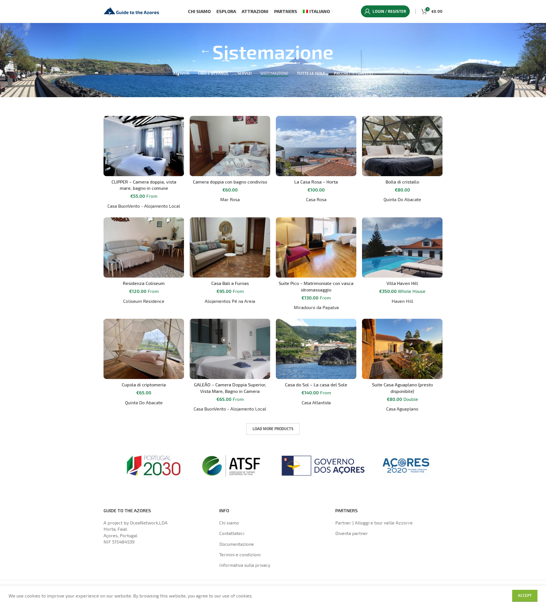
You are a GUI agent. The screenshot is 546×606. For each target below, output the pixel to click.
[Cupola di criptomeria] (144, 349)
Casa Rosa (316, 199)
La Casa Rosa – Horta (316, 181)
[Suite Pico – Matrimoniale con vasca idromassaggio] (316, 247)
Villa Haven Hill (402, 283)
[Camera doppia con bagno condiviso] (230, 146)
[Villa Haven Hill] (402, 247)
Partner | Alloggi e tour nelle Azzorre (374, 522)
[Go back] (205, 51)
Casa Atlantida (316, 402)
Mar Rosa (230, 199)
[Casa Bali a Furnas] (230, 247)
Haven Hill (402, 301)
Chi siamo (229, 522)
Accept (525, 595)
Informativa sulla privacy (244, 565)
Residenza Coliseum (144, 283)
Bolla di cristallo (402, 181)
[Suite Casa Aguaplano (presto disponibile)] (402, 349)
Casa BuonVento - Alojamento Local (143, 206)
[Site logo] (132, 10)
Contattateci (231, 533)
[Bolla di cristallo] (402, 146)
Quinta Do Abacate (402, 199)
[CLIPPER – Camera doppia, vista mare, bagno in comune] (144, 146)
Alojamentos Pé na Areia (230, 301)
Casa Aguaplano (402, 408)
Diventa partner (351, 533)
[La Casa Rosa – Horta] (316, 146)
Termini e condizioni (239, 554)
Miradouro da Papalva (316, 307)
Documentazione (236, 544)
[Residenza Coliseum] (144, 247)
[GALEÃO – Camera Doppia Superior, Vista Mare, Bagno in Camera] (230, 349)
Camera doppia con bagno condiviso (230, 181)
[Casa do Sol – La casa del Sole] (316, 349)
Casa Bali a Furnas (230, 283)
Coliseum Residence (143, 301)
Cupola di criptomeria (144, 384)
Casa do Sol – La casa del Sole (316, 384)
